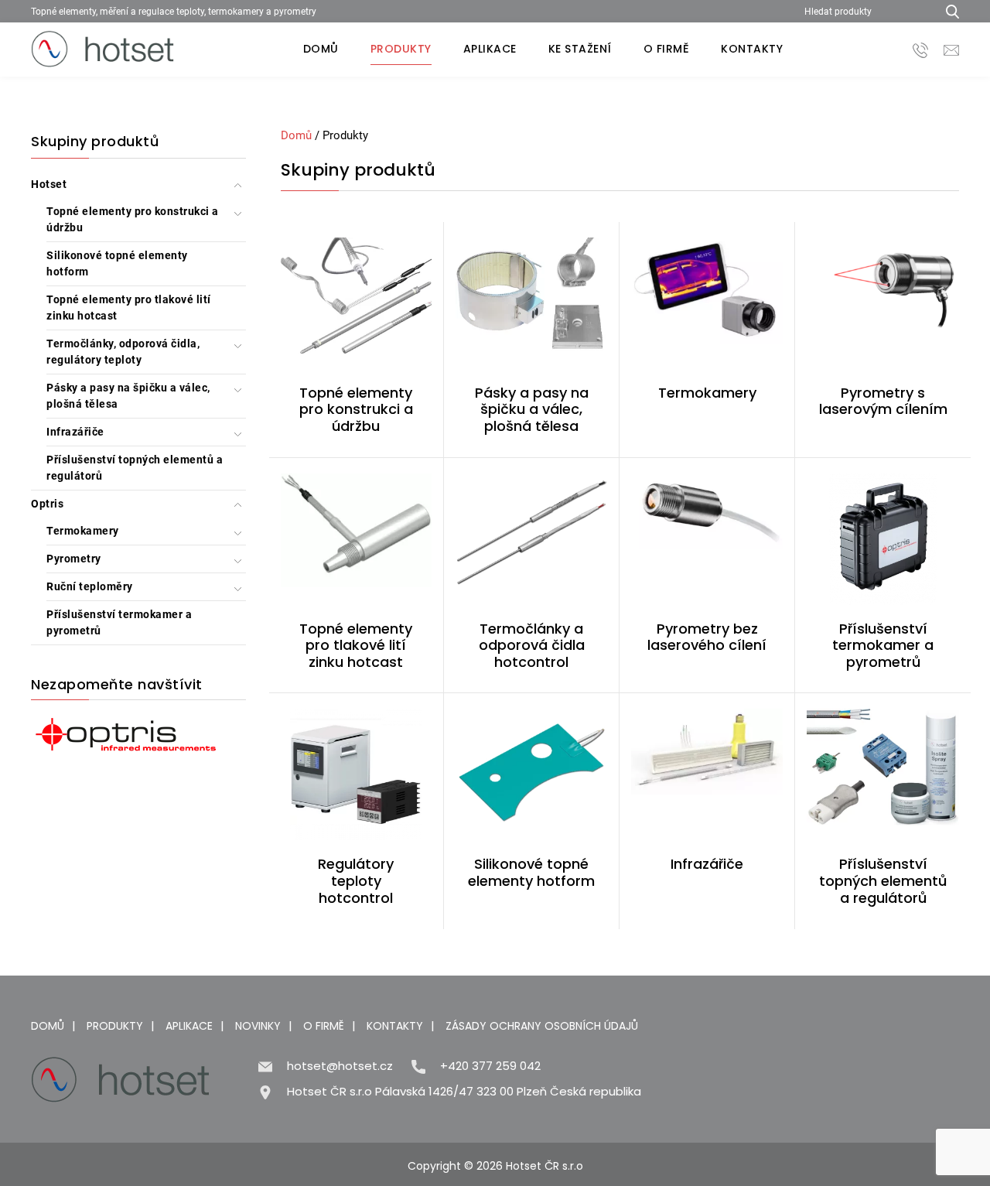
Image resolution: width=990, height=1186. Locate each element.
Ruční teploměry (89, 586)
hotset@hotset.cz (340, 1066)
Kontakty (752, 48)
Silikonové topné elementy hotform (117, 263)
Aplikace (490, 48)
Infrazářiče (75, 432)
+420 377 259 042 (490, 1066)
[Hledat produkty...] (947, 11)
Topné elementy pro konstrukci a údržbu (132, 219)
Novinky (258, 1026)
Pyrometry (73, 558)
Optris (47, 503)
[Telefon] (920, 49)
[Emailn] (951, 49)
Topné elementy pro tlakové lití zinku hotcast (128, 307)
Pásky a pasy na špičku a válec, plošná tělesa (128, 395)
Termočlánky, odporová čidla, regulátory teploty (123, 351)
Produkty (401, 48)
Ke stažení (580, 48)
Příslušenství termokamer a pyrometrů (119, 622)
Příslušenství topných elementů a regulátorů (134, 467)
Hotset (49, 184)
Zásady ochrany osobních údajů (542, 1026)
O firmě (667, 48)
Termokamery (82, 531)
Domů (321, 48)
